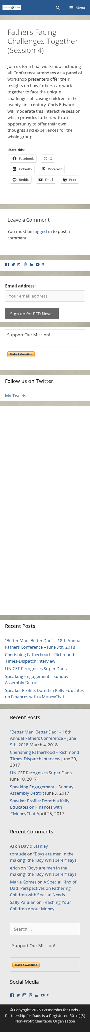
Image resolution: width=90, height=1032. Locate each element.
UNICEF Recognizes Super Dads (36, 668)
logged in (42, 231)
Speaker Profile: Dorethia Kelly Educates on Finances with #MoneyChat (40, 807)
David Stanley (34, 846)
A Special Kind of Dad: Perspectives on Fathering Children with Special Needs (43, 888)
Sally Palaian (23, 902)
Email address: (20, 286)
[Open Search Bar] (58, 8)
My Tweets (15, 395)
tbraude (18, 854)
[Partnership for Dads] (11, 8)
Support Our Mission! (28, 335)
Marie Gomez (23, 882)
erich (15, 868)
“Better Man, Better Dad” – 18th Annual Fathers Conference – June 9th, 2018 (43, 738)
